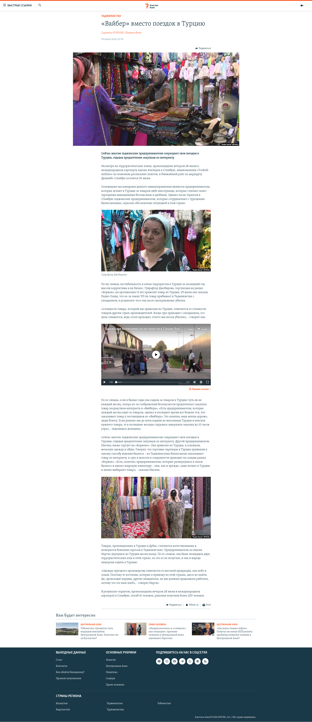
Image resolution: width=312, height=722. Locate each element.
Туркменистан (115, 709)
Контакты (61, 666)
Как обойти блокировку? (70, 672)
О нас (59, 660)
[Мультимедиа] (302, 5)
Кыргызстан (63, 709)
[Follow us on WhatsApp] (190, 661)
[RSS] (205, 661)
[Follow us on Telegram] (182, 661)
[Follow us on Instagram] (167, 661)
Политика (111, 672)
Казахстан (62, 703)
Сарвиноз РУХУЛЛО (112, 33)
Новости (111, 660)
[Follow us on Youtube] (159, 661)
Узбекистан (164, 703)
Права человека (157, 624)
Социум (110, 678)
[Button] (203, 48)
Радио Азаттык (116, 333)
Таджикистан (111, 16)
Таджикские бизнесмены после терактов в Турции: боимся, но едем (150, 329)
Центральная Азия (91, 624)
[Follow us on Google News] (198, 661)
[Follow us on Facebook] (174, 661)
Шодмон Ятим (133, 33)
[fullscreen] (207, 382)
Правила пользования (68, 678)
